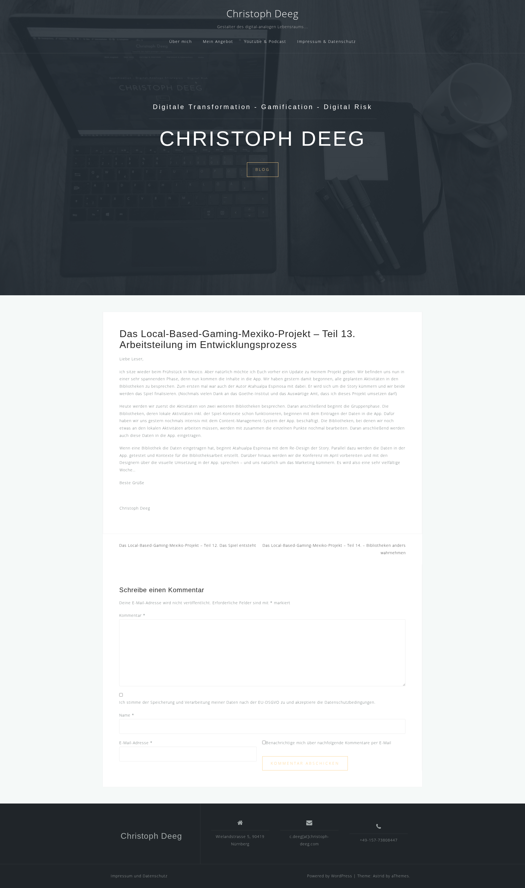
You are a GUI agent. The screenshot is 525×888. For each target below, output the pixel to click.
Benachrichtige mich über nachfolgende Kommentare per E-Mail (328, 742)
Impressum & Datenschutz (326, 41)
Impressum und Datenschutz (139, 875)
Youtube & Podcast (265, 41)
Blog (262, 169)
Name (126, 715)
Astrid (378, 875)
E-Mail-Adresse (136, 742)
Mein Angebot (218, 41)
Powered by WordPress (329, 875)
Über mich (180, 41)
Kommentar (132, 615)
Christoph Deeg (262, 13)
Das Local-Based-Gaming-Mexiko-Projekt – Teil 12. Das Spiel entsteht (187, 545)
